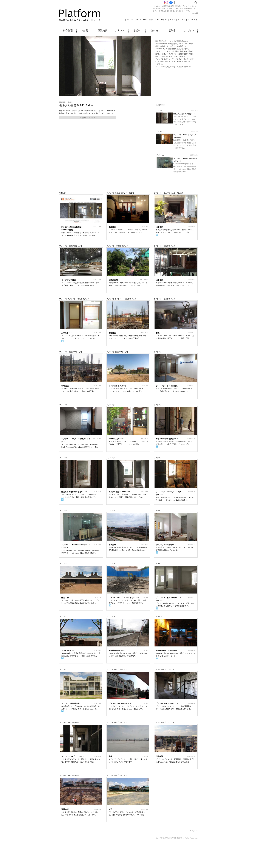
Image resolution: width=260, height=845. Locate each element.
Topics (164, 19)
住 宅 (85, 30)
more (194, 13)
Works (130, 19)
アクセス (182, 19)
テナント (120, 30)
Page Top (195, 831)
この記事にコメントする (88, 118)
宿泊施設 (102, 30)
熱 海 (137, 30)
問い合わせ (193, 19)
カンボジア (189, 30)
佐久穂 (154, 30)
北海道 (171, 30)
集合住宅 (68, 30)
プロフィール (141, 19)
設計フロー (154, 19)
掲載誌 (173, 19)
